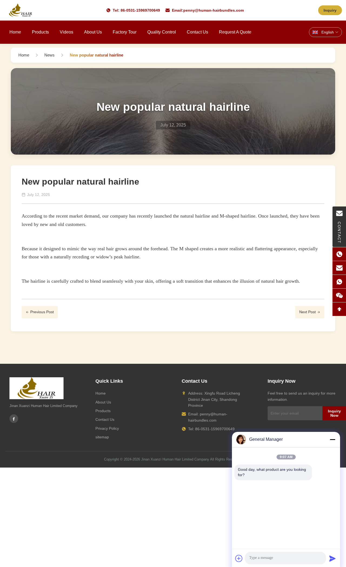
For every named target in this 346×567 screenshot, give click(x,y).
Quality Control (161, 32)
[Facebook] (13, 418)
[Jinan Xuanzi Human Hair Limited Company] (20, 10)
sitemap (102, 437)
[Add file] (239, 558)
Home (15, 32)
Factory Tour (125, 32)
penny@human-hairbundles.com (213, 10)
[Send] (332, 558)
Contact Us (197, 32)
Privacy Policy (107, 428)
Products (40, 32)
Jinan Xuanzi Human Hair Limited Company (175, 459)
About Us (93, 32)
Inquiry (330, 10)
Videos (66, 32)
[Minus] (332, 439)
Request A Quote (235, 32)
